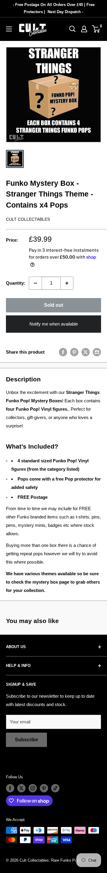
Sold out (53, 305)
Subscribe (26, 739)
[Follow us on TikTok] (55, 788)
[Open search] (72, 29)
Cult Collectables (28, 219)
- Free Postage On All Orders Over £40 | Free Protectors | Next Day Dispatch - (54, 8)
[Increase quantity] (67, 283)
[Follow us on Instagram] (33, 788)
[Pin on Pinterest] (74, 352)
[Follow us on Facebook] (10, 788)
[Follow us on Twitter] (21, 788)
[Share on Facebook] (63, 352)
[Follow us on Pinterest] (44, 788)
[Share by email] (97, 352)
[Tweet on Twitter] (85, 352)
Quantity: (15, 283)
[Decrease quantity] (35, 283)
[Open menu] (9, 29)
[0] (96, 29)
